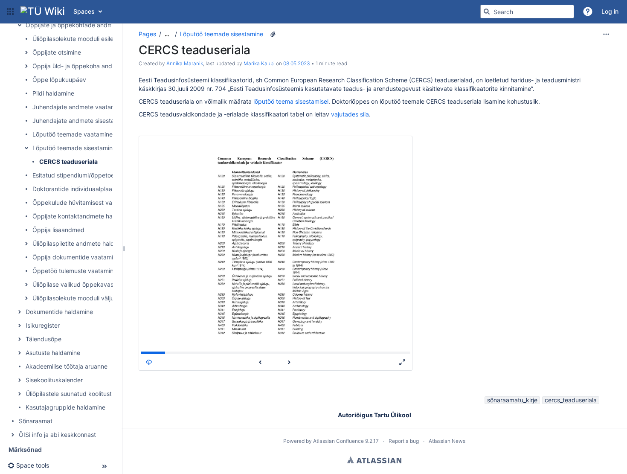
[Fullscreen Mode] (402, 362)
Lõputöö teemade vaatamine (72, 134)
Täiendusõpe (43, 339)
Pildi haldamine (53, 93)
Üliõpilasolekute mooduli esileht (75, 38)
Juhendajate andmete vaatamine (78, 107)
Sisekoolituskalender (54, 380)
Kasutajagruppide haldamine (65, 407)
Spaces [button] (84, 11)
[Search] (486, 11)
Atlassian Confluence (338, 441)
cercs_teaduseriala (571, 400)
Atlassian (374, 459)
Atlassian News (447, 441)
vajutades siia (350, 114)
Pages (147, 34)
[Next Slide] (289, 362)
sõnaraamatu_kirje (512, 400)
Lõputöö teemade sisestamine (74, 147)
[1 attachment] (273, 34)
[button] (10, 11)
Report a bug (404, 441)
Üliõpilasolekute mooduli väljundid (79, 298)
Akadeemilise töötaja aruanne (66, 366)
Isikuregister (43, 325)
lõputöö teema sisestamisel (290, 101)
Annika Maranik (184, 63)
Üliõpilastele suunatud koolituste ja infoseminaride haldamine (110, 393)
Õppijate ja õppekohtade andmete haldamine (89, 25)
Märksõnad (25, 449)
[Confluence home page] (42, 11)
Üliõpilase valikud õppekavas (72, 284)
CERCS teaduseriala (68, 161)
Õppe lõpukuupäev (59, 79)
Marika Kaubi (259, 63)
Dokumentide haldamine (59, 311)
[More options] (606, 34)
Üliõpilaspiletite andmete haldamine (81, 243)
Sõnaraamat (35, 421)
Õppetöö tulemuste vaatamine (74, 270)
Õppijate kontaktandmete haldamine (83, 216)
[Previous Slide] (260, 362)
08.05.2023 (296, 63)
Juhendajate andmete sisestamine (80, 120)
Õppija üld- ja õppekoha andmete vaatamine (94, 66)
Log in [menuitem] (609, 11)
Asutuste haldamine (53, 352)
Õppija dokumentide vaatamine (76, 257)
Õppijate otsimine (56, 52)
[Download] (149, 362)
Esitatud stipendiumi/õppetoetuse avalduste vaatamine (109, 175)
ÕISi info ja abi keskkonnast (57, 434)
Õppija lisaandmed (58, 229)
